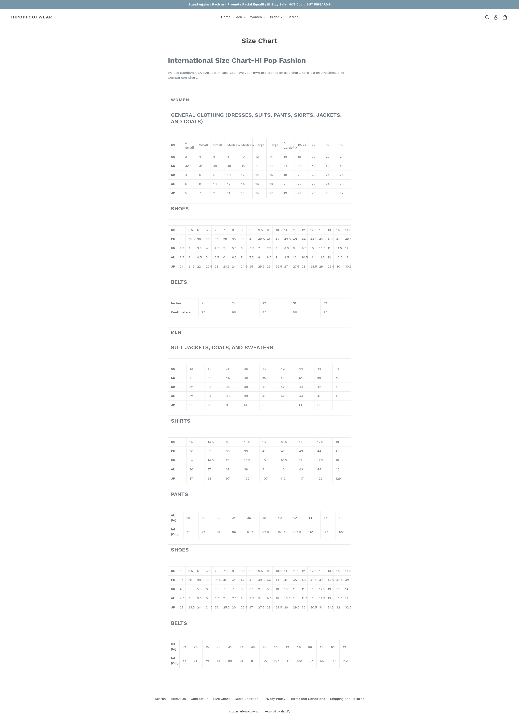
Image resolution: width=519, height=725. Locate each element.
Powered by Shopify (277, 711)
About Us (178, 699)
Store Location (246, 699)
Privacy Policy (274, 699)
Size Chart (221, 699)
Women (256, 17)
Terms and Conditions (308, 699)
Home (225, 17)
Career (292, 17)
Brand (275, 17)
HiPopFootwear (31, 17)
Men (239, 17)
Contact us (199, 699)
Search (160, 699)
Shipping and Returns (347, 699)
